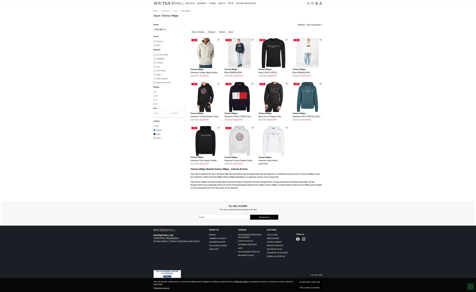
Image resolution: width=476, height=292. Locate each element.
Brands (212, 235)
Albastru (159, 130)
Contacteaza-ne (245, 241)
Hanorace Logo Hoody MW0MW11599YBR (267, 160)
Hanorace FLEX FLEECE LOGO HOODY (306, 116)
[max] (179, 113)
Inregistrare (273, 238)
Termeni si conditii (217, 238)
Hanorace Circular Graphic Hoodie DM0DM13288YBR (238, 160)
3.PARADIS (160, 59)
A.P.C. (158, 67)
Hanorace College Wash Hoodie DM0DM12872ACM (203, 72)
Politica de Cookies (218, 246)
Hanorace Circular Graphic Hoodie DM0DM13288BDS (204, 116)
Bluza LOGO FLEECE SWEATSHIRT (267, 72)
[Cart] (320, 3)
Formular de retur (276, 256)
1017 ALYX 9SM (162, 55)
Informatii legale (246, 255)
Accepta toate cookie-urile (309, 282)
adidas (158, 75)
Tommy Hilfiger (159, 29)
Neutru (158, 138)
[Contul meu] (316, 3)
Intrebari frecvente (247, 245)
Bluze (158, 45)
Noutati (190, 3)
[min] (161, 113)
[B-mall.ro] (169, 3)
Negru (158, 134)
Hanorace (159, 41)
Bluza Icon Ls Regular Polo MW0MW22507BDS (269, 116)
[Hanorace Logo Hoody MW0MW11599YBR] (273, 141)
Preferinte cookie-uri (161, 288)
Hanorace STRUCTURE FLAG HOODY (237, 116)
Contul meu (272, 235)
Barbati (202, 3)
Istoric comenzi (274, 242)
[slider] (154, 117)
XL (157, 104)
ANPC (240, 248)
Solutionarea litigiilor (249, 252)
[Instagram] (304, 239)
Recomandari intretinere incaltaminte (250, 236)
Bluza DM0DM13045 (233, 72)
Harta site (213, 249)
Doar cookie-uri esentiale (309, 288)
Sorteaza (301, 25)
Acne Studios (161, 71)
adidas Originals (162, 79)
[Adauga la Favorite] (219, 40)
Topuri (175, 11)
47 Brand (159, 63)
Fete (231, 3)
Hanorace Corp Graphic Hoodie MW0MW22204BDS (203, 160)
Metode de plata (274, 249)
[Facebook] (298, 239)
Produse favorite (275, 246)
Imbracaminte (165, 11)
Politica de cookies (241, 282)
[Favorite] (312, 3)
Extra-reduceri (246, 3)
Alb (157, 126)
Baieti (221, 3)
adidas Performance (163, 82)
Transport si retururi (277, 253)
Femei (212, 3)
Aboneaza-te (264, 217)
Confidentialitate (217, 242)
